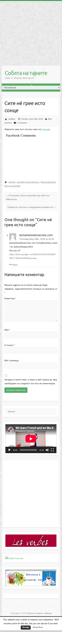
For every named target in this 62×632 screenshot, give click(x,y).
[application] (30, 438)
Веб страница (11, 360)
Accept (25, 627)
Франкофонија (48, 182)
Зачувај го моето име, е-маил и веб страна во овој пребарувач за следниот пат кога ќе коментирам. (30, 381)
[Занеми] (47, 450)
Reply (15, 264)
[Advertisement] (31, 32)
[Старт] (9, 450)
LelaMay (11, 119)
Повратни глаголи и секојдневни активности (31, 207)
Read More (38, 627)
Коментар (10, 298)
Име (7, 330)
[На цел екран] (52, 450)
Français (46, 129)
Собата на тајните (26, 73)
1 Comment (22, 123)
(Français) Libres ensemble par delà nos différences (27, 197)
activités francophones (28, 182)
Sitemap (48, 613)
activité (11, 182)
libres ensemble (12, 186)
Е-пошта (9, 345)
